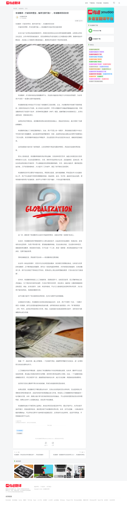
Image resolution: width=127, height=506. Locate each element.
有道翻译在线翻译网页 (94, 79)
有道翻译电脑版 (107, 64)
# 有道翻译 (19, 433)
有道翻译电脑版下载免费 (95, 64)
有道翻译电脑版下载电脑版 (96, 57)
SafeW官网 (112, 500)
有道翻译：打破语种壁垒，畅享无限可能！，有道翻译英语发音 (42, 13)
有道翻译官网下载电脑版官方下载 (97, 71)
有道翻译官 (100, 76)
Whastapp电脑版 (78, 500)
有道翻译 (45, 500)
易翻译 (24, 500)
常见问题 (99, 3)
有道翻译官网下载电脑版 (95, 74)
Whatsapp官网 (93, 500)
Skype (34, 500)
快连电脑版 (14, 500)
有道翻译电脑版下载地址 (95, 61)
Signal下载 (100, 500)
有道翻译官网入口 (106, 69)
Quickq (20, 500)
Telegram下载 (69, 500)
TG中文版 (30, 500)
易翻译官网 (85, 500)
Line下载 (39, 500)
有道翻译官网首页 (93, 66)
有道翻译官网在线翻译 (94, 69)
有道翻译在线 (105, 79)
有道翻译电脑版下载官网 (95, 59)
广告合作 (42, 486)
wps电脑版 (56, 500)
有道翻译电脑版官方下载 (95, 54)
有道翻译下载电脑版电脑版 (96, 81)
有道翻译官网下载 (107, 74)
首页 (86, 3)
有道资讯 (106, 3)
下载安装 (92, 3)
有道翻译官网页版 (104, 66)
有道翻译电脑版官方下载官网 (96, 52)
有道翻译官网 (23, 16)
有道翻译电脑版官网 (94, 49)
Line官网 (50, 500)
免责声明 (36, 486)
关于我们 (49, 486)
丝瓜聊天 (106, 500)
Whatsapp (62, 500)
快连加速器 (8, 500)
